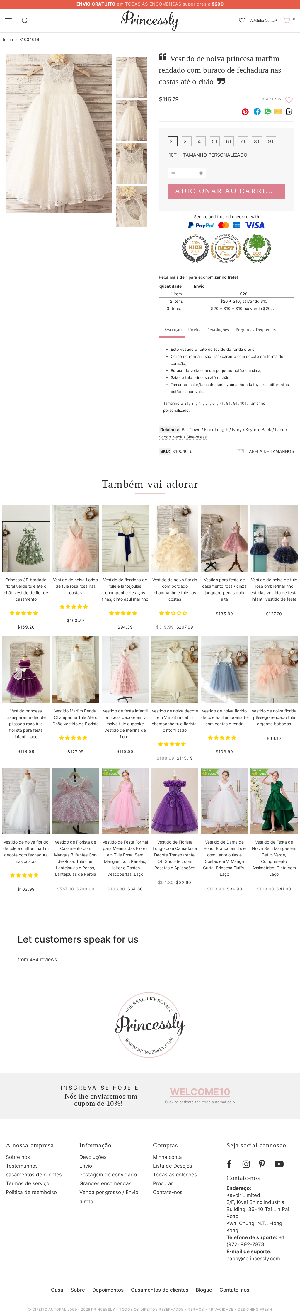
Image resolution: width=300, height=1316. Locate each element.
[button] (24, 613)
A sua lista (271, 99)
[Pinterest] (264, 1164)
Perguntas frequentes (256, 329)
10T (173, 155)
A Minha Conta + (263, 20)
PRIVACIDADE (220, 1309)
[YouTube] (281, 1164)
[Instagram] (248, 1164)
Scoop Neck (171, 436)
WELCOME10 (200, 1091)
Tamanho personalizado (215, 155)
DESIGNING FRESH (255, 1309)
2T (172, 141)
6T (229, 141)
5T (215, 141)
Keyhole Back (258, 429)
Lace (279, 429)
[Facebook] (232, 1164)
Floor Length (216, 429)
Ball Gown (191, 429)
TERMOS (196, 1309)
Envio (194, 329)
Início (8, 39)
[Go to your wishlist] (242, 18)
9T (271, 141)
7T (243, 141)
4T (201, 141)
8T (257, 141)
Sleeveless (196, 436)
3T (187, 141)
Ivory (237, 429)
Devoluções (217, 329)
